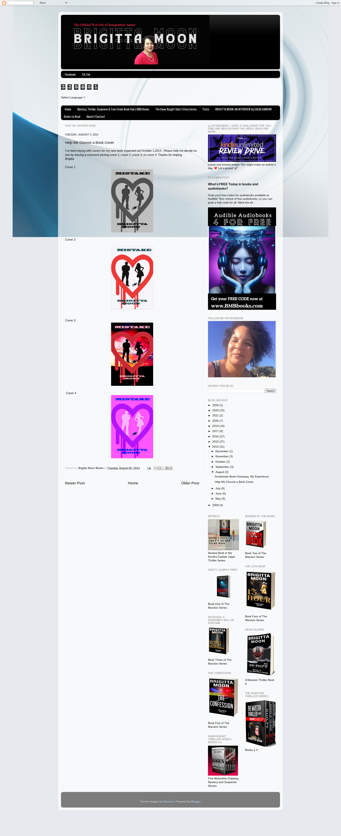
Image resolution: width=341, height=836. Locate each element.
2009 (215, 505)
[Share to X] (163, 468)
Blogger (195, 801)
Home (68, 109)
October (220, 461)
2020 (215, 420)
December (222, 451)
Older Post (190, 483)
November (222, 456)
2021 (215, 415)
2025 (215, 410)
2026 (215, 405)
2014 (215, 446)
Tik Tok (86, 74)
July (218, 488)
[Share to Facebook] (167, 468)
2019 (215, 426)
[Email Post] (149, 468)
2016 (215, 436)
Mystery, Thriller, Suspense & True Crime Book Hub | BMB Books (113, 109)
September (222, 466)
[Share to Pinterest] (171, 468)
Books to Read (72, 116)
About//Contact (95, 116)
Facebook (70, 74)
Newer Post (75, 483)
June (218, 493)
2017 (215, 431)
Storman (168, 801)
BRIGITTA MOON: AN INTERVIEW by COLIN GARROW (243, 109)
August (220, 472)
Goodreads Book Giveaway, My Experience (242, 476)
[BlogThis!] (160, 468)
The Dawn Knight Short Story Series (176, 109)
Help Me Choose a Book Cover (234, 481)
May (218, 498)
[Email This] (156, 468)
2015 (215, 441)
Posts (206, 109)
